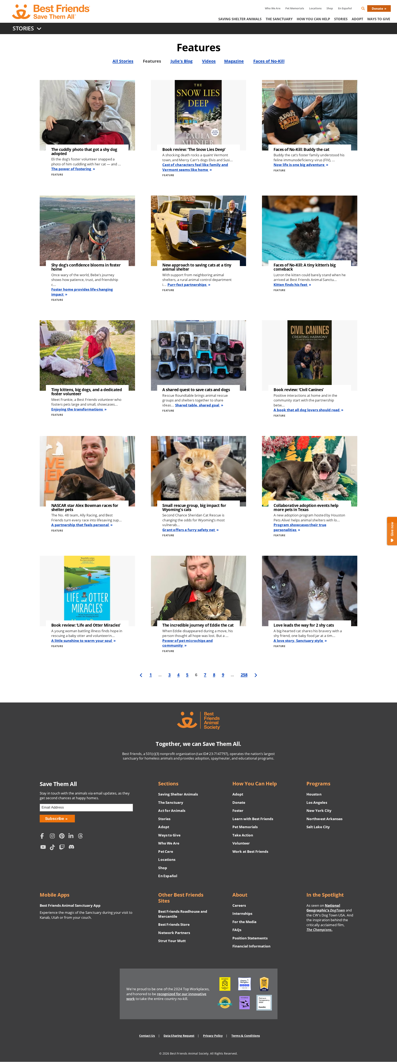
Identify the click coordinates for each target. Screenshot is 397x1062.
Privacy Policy (213, 1036)
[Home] (51, 11)
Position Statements (250, 938)
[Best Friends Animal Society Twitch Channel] (63, 847)
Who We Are (272, 8)
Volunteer (241, 843)
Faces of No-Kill (269, 61)
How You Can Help (313, 19)
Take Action (242, 835)
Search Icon (366, 9)
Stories (341, 19)
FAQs (236, 929)
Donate (377, 8)
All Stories (122, 61)
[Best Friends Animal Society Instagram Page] (53, 836)
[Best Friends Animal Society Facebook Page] (44, 836)
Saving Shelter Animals (240, 19)
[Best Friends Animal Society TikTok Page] (53, 847)
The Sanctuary (279, 19)
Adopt (357, 19)
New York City (318, 810)
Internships (242, 913)
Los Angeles (316, 802)
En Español (345, 8)
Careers (239, 905)
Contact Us (147, 1036)
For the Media (244, 921)
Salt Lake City (318, 826)
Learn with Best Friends (252, 818)
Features (152, 61)
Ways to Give (169, 835)
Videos (209, 61)
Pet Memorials (294, 8)
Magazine (234, 61)
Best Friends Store (173, 924)
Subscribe (54, 818)
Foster (237, 810)
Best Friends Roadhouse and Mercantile (182, 914)
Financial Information (251, 946)
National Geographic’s (325, 908)
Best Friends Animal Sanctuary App (70, 905)
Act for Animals (171, 810)
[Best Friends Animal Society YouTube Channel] (44, 847)
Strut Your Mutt (171, 940)
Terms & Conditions (245, 1036)
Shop (329, 8)
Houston (313, 794)
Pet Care (165, 851)
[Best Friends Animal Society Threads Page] (81, 836)
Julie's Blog (182, 61)
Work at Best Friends (250, 851)
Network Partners (174, 932)
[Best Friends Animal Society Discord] (72, 847)
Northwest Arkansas (324, 818)
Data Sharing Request (179, 1036)
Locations (315, 8)
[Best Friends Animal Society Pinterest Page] (63, 836)
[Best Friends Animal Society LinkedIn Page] (72, 836)
